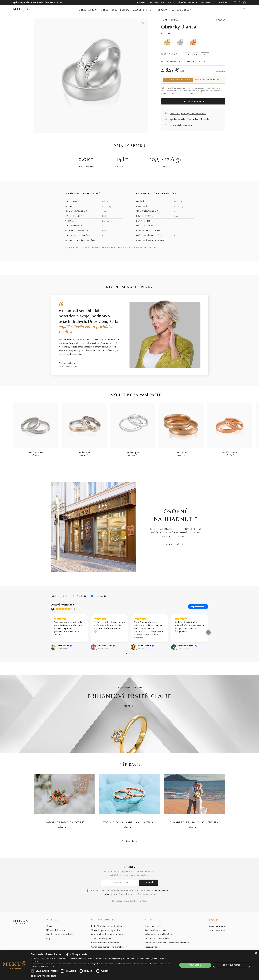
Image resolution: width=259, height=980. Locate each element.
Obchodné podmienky (155, 930)
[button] (50, 632)
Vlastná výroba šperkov (102, 939)
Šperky (104, 10)
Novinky (141, 2)
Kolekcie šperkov (181, 10)
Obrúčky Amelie (35, 453)
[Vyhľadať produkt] (244, 9)
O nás (171, 2)
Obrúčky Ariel (181, 453)
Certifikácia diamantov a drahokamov (109, 947)
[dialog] (129, 965)
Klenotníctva (222, 2)
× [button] (256, 953)
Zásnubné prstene (143, 10)
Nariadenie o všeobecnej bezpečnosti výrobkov (167, 943)
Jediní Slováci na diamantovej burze (108, 926)
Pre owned (206, 2)
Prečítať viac (50, 966)
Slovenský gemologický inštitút (106, 930)
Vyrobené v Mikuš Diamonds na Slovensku (190, 119)
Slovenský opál (156, 2)
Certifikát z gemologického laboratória (188, 114)
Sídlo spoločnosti (217, 931)
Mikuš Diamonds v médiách (59, 934)
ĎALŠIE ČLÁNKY (129, 842)
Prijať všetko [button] (195, 965)
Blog (48, 939)
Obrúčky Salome (229, 453)
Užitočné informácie (187, 2)
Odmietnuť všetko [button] (231, 965)
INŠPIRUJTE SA (64, 828)
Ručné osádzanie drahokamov (105, 943)
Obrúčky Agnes (133, 453)
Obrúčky (162, 10)
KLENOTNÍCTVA (176, 545)
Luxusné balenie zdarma (181, 125)
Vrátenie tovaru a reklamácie (158, 934)
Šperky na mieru (88, 10)
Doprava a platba (153, 926)
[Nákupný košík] (244, 2)
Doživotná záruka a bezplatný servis (107, 934)
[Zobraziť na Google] (53, 647)
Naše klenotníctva (217, 926)
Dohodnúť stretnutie (193, 101)
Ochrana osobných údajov (157, 939)
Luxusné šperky (120, 10)
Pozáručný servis (152, 947)
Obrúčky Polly (84, 453)
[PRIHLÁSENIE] (240, 2)
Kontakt (213, 920)
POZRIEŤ (129, 706)
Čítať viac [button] (98, 637)
